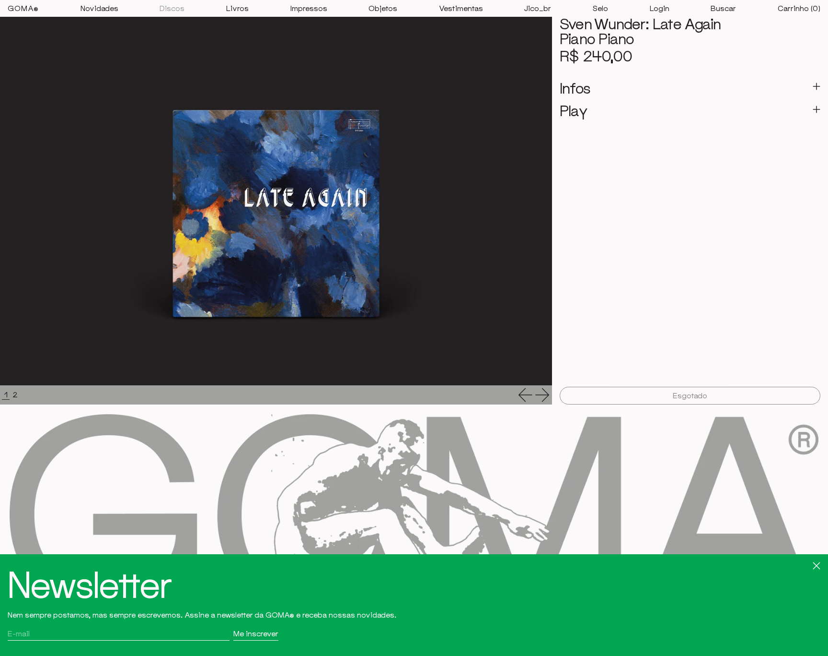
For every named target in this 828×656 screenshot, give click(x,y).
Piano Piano (597, 39)
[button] (723, 8)
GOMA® (23, 8)
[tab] (6, 395)
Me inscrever (255, 633)
